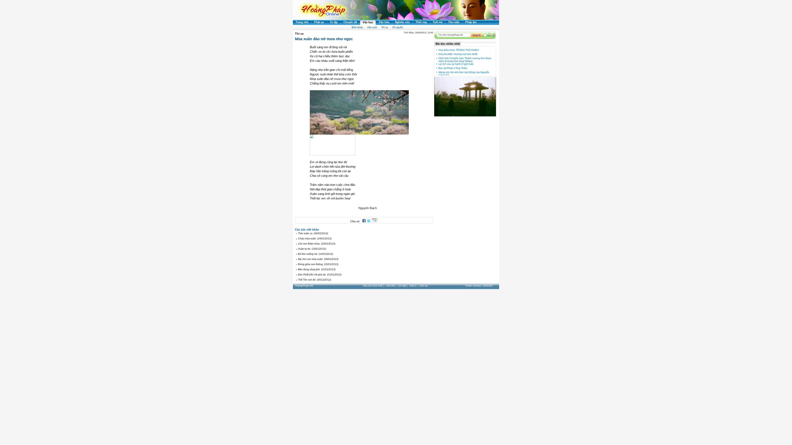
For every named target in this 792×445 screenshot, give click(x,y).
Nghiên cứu (402, 22)
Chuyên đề (350, 22)
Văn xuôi (372, 27)
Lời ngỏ (402, 285)
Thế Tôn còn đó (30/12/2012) (314, 279)
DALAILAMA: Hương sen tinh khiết (457, 54)
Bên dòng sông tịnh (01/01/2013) (317, 269)
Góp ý (412, 285)
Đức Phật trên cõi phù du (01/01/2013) (320, 274)
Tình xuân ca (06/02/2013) (313, 233)
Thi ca (384, 27)
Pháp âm (471, 22)
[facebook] (363, 221)
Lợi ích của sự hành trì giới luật (455, 64)
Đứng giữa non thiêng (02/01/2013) (318, 264)
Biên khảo (357, 27)
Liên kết (390, 285)
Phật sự (319, 22)
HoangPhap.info (304, 285)
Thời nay (421, 22)
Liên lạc (423, 285)
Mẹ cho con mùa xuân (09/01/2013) (318, 259)
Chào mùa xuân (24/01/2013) (315, 238)
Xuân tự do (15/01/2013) (312, 248)
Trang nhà (302, 22)
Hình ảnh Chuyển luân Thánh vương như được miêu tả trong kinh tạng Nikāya (464, 60)
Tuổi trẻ (437, 22)
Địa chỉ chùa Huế (373, 285)
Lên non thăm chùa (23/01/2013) (316, 243)
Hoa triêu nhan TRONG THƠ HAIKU (458, 50)
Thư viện (454, 22)
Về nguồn (397, 27)
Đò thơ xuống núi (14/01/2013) (315, 254)
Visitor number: (479, 285)
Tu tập (334, 22)
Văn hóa (384, 22)
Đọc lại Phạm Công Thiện (452, 68)
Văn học (368, 22)
